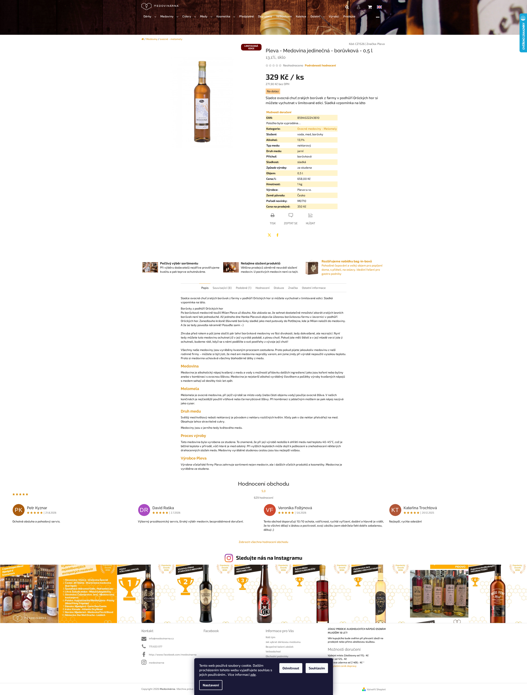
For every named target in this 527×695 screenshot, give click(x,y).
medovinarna (156, 662)
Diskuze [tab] (279, 287)
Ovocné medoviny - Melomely (317, 128)
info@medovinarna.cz (161, 638)
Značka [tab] (293, 287)
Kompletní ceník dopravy (342, 665)
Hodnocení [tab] (263, 287)
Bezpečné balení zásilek (279, 646)
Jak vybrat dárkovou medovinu (283, 641)
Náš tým (270, 637)
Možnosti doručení (278, 112)
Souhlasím (317, 668)
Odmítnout (290, 668)
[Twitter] (269, 235)
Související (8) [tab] (222, 287)
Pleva (381, 44)
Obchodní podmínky (277, 656)
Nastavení (211, 685)
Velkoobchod (273, 651)
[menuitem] (149, 16)
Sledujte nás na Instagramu (269, 558)
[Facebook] (277, 235)
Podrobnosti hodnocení (320, 65)
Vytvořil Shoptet (376, 689)
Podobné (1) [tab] (243, 287)
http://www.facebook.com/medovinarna (173, 654)
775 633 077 (155, 646)
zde (253, 674)
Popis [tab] (205, 287)
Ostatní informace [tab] (314, 287)
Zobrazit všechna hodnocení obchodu (263, 542)
